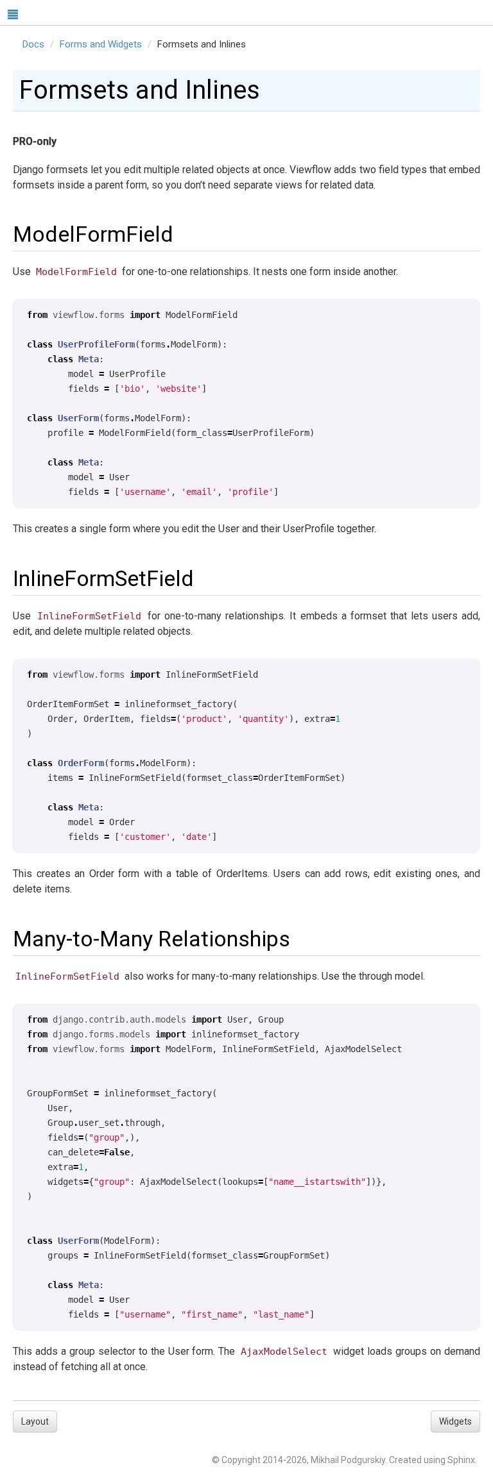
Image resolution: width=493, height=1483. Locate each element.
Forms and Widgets (101, 44)
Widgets (455, 1421)
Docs (33, 44)
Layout (35, 1421)
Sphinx (461, 1460)
